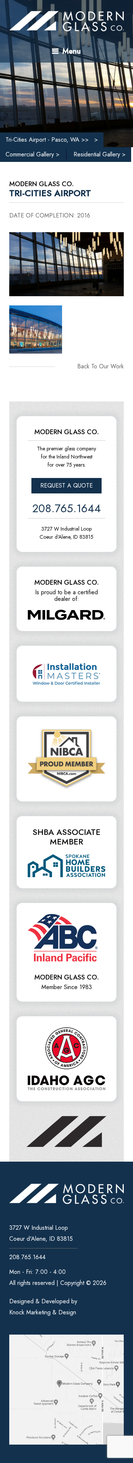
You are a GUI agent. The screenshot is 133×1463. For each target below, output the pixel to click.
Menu (70, 51)
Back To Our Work (100, 366)
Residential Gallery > (100, 154)
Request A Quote (66, 485)
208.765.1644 (66, 510)
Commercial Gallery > (32, 154)
